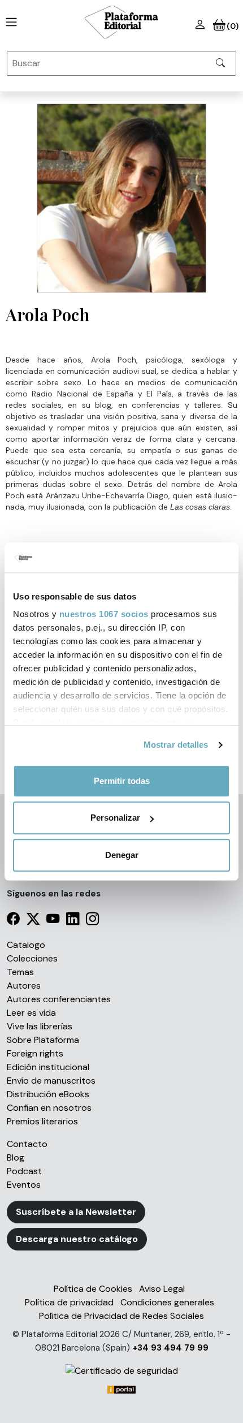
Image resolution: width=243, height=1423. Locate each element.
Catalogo (26, 945)
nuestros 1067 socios (104, 614)
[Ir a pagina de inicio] (9, 22)
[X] (33, 920)
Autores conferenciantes (59, 999)
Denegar (121, 855)
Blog (15, 1157)
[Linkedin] (72, 920)
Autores (24, 985)
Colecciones (32, 958)
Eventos (24, 1185)
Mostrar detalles (176, 744)
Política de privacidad (69, 1302)
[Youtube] (52, 920)
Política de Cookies (93, 1289)
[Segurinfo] (121, 1371)
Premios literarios (42, 1121)
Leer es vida (31, 1013)
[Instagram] (92, 920)
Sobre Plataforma (43, 1040)
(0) (231, 26)
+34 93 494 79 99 (170, 1347)
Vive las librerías (39, 1026)
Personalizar (115, 817)
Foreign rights (35, 1053)
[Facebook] (13, 920)
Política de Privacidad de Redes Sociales (121, 1316)
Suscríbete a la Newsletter (76, 1212)
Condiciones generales (167, 1302)
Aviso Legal (162, 1289)
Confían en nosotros (49, 1108)
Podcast (24, 1171)
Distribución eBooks (48, 1094)
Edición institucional (48, 1067)
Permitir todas (122, 781)
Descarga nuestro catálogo (77, 1239)
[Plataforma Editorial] (121, 22)
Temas (20, 972)
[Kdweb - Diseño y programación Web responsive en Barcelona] (121, 1389)
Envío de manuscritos (51, 1080)
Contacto (27, 1144)
